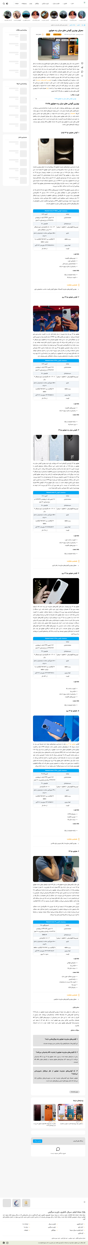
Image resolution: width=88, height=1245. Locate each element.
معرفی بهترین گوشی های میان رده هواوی (59, 25)
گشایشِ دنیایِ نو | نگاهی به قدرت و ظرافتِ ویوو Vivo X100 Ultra (45, 20)
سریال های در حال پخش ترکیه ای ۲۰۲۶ (12, 46)
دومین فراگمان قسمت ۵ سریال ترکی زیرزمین (73, 20)
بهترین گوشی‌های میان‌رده (43, 80)
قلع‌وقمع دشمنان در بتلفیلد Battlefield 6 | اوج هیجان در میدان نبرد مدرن (17, 20)
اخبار (72, 3)
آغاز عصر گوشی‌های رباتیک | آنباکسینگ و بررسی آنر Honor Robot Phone (8, 20)
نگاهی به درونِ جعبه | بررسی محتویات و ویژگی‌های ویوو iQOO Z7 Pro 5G (82, 20)
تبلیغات (16, 4)
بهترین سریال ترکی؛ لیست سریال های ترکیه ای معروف (12, 75)
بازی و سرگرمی (45, 4)
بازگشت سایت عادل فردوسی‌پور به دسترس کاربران (13, 172)
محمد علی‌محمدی (79, 34)
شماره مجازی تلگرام (80, 1238)
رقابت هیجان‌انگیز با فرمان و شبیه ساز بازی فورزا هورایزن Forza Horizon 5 (54, 20)
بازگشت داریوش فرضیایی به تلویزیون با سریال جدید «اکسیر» (12, 182)
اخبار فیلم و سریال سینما (76, 1230)
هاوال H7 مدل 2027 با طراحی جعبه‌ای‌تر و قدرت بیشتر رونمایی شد (12, 205)
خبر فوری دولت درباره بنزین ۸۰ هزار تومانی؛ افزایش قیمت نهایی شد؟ (12, 95)
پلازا (82, 25)
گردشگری (80, 1233)
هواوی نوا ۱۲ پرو (70, 744)
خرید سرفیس (72, 1238)
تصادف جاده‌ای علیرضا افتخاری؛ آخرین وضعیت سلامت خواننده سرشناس (12, 160)
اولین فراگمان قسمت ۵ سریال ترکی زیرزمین (36, 20)
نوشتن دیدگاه (37, 1141)
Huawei (73, 114)
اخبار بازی (80, 1227)
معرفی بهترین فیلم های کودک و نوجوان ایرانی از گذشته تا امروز (12, 56)
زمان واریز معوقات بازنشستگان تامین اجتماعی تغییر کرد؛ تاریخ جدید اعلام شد (12, 106)
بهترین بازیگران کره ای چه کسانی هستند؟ (12, 66)
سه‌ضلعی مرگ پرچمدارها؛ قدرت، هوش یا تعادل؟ (71, 1124)
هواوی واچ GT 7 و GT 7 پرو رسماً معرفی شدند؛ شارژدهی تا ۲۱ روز (39, 1188)
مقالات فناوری (72, 25)
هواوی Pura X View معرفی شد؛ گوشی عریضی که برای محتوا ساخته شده (70, 1188)
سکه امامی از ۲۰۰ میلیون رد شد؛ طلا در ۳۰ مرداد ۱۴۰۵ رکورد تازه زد (12, 128)
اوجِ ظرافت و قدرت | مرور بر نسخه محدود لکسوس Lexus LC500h (63, 20)
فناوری (65, 3)
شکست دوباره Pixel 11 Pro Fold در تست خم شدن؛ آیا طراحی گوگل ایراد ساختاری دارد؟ (12, 193)
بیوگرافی (37, 4)
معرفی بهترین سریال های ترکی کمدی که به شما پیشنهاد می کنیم (12, 37)
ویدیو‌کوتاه (24, 4)
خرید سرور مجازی (56, 1238)
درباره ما (26, 1227)
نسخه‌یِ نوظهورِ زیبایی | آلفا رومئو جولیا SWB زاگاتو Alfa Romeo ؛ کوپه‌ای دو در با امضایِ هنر (26, 20)
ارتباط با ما (25, 1224)
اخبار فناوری (80, 1224)
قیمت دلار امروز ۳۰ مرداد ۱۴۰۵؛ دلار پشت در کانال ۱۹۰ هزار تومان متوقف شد (12, 139)
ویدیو (31, 4)
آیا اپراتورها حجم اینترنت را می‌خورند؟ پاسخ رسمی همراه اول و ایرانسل (12, 117)
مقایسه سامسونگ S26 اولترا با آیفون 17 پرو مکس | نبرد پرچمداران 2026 (44, 1124)
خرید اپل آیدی (64, 1238)
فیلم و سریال (56, 3)
